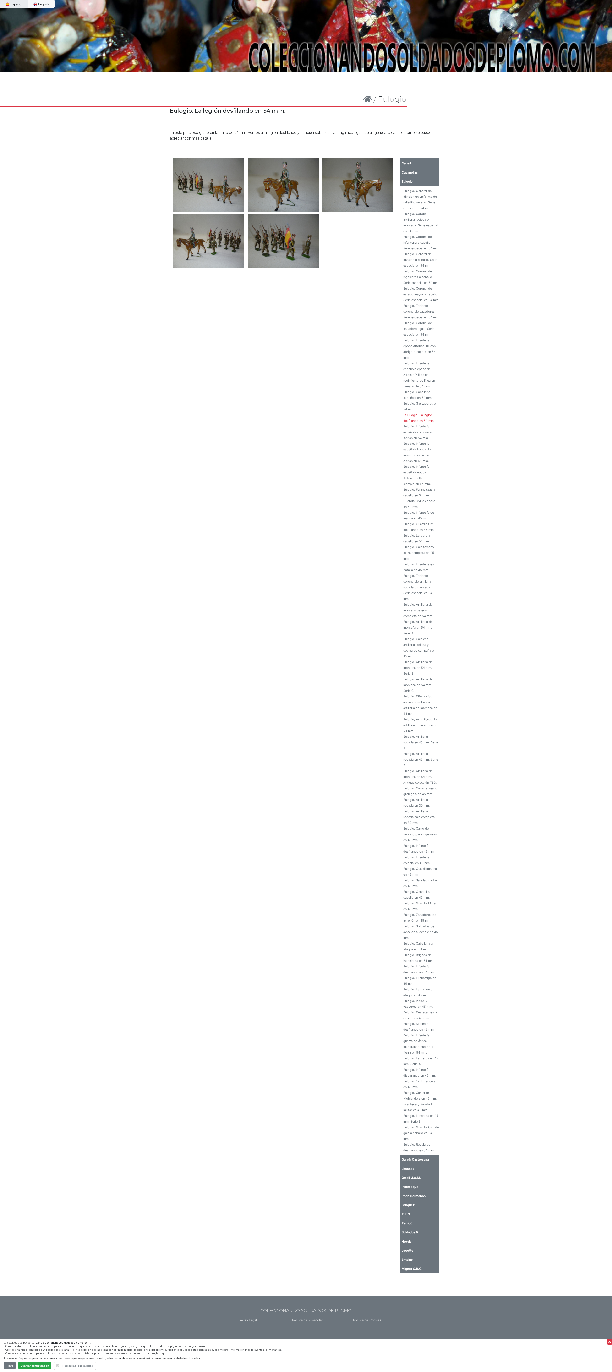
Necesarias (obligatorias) (78, 1365)
